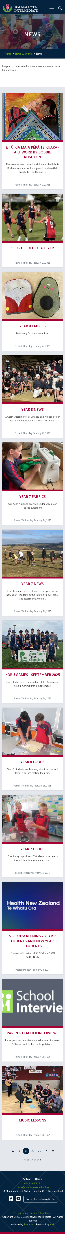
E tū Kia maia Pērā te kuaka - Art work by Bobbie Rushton (32, 152)
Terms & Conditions (40, 1213)
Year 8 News (32, 409)
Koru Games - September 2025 (32, 674)
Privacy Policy (21, 1213)
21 (39, 1150)
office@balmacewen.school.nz (32, 1187)
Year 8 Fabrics (32, 326)
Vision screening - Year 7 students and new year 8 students (32, 941)
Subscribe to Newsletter (40, 1199)
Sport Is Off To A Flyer (32, 247)
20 (32, 1150)
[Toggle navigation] (52, 8)
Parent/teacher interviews (32, 1033)
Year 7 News (32, 583)
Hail (52, 1224)
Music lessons (32, 1120)
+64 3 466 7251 (33, 1183)
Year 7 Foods (32, 848)
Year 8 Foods (32, 761)
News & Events (23, 53)
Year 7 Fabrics (32, 496)
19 (26, 1150)
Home (8, 53)
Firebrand (29, 1224)
